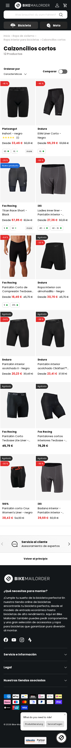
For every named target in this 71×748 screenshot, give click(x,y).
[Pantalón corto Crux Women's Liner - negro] (17, 477)
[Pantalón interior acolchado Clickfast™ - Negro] (53, 333)
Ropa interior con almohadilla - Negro (51, 289)
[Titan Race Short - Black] (17, 179)
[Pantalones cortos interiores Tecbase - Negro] (53, 405)
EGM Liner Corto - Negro (49, 135)
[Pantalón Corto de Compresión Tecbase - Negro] (17, 256)
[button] (65, 5)
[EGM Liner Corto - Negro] (53, 102)
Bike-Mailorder (19, 724)
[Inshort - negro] (17, 102)
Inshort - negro (12, 133)
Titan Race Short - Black (14, 212)
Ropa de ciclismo (23, 36)
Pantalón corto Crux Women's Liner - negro (17, 510)
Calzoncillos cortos (54, 39)
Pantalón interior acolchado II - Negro (16, 366)
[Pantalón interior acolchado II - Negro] (17, 333)
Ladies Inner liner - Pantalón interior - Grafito (50, 213)
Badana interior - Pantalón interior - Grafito (50, 510)
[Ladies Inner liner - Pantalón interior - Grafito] (53, 179)
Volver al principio (36, 559)
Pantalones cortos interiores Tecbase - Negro (51, 438)
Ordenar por (12, 69)
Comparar (50, 71)
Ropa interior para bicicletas (21, 39)
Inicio (7, 36)
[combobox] (35, 15)
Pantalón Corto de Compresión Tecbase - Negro (17, 289)
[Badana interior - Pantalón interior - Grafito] (53, 477)
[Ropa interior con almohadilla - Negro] (53, 256)
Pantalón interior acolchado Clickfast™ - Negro (52, 366)
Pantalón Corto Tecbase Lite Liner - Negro (15, 438)
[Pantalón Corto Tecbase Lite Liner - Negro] (17, 405)
